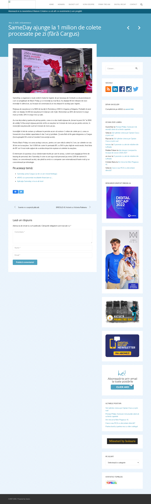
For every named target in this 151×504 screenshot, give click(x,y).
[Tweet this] (21, 192)
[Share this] (15, 192)
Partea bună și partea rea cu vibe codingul (121, 426)
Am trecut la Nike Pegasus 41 (116, 420)
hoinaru (108, 144)
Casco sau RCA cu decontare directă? (120, 423)
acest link (130, 109)
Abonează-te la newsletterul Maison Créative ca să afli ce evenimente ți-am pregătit (45, 11)
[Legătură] (22, 4)
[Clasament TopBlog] (111, 484)
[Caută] (141, 4)
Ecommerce (26, 23)
